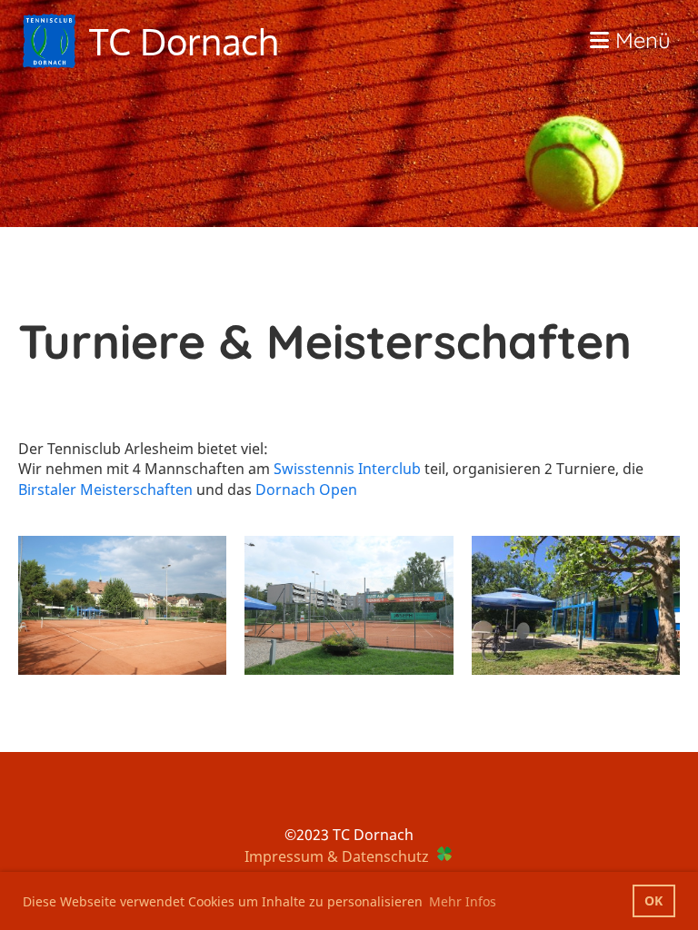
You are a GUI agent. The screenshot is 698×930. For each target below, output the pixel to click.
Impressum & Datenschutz (336, 856)
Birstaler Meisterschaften (105, 490)
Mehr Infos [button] (462, 901)
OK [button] (653, 900)
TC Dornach (183, 41)
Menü (640, 40)
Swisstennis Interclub (347, 469)
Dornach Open (306, 490)
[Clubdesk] (444, 856)
